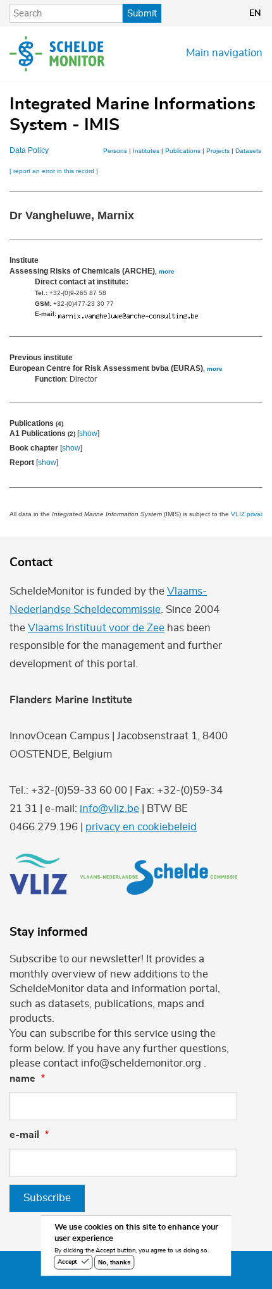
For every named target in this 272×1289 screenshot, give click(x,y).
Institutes (146, 150)
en (255, 13)
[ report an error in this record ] (53, 170)
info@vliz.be (109, 809)
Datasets (248, 150)
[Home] (56, 53)
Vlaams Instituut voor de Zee (96, 628)
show (88, 433)
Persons (115, 150)
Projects (218, 150)
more (167, 271)
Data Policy (29, 150)
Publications (183, 150)
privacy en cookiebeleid (141, 827)
